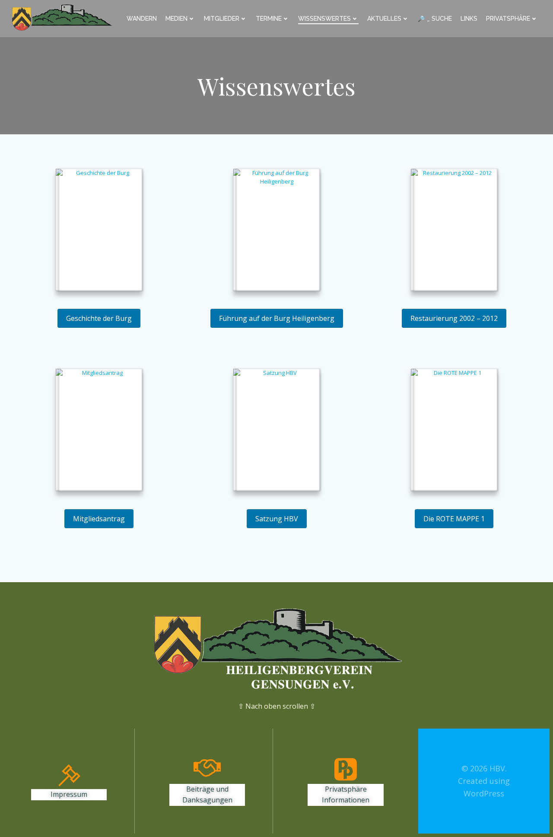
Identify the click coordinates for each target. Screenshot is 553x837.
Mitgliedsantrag (99, 518)
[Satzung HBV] (276, 431)
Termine (269, 18)
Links (469, 18)
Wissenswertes (324, 18)
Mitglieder (221, 18)
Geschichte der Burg (99, 318)
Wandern (142, 18)
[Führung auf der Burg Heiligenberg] (276, 231)
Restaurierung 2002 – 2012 (454, 318)
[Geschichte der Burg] (99, 231)
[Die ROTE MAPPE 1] (454, 431)
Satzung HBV (276, 518)
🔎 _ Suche (435, 18)
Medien (176, 18)
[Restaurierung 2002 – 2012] (454, 231)
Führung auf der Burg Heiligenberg (276, 318)
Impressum (69, 794)
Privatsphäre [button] (508, 18)
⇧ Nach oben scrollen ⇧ (276, 706)
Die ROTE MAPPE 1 (454, 518)
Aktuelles (384, 18)
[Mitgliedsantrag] (99, 431)
